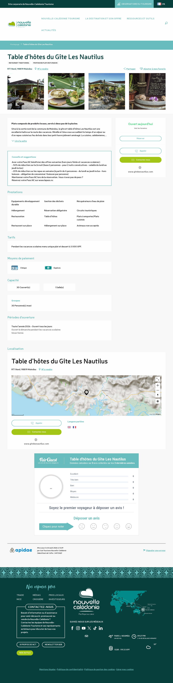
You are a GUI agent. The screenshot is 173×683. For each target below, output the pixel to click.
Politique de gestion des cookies (99, 669)
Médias (37, 594)
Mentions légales (47, 669)
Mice (19, 599)
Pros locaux (56, 594)
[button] (166, 23)
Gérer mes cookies (125, 669)
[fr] (161, 4)
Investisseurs (57, 599)
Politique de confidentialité (70, 669)
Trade (20, 594)
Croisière (38, 599)
